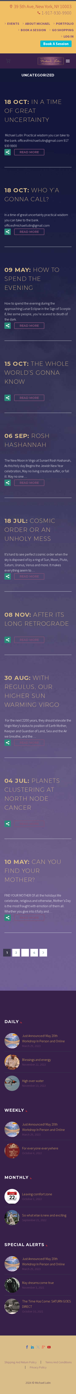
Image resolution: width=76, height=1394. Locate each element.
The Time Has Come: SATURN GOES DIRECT (46, 1304)
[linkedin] (32, 1347)
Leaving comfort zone (37, 1194)
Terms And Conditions (58, 1362)
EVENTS (13, 23)
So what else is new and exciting (44, 1215)
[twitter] (38, 1347)
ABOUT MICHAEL (37, 23)
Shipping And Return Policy (20, 1362)
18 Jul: (30, 529)
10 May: (32, 870)
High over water (33, 1081)
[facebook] (27, 1347)
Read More (29, 152)
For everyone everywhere (40, 1148)
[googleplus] (43, 1347)
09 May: (32, 278)
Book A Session (56, 43)
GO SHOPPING (63, 30)
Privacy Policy (38, 1367)
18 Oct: (33, 110)
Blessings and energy (36, 1059)
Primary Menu (68, 61)
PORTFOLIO (65, 23)
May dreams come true (38, 1282)
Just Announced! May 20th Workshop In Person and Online (43, 1038)
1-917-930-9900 (57, 13)
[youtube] (49, 1347)
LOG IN (69, 36)
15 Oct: (36, 372)
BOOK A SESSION (33, 30)
